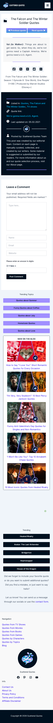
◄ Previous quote (17, 30)
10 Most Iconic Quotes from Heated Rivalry (26, 487)
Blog (4, 645)
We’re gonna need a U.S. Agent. (22, 116)
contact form (41, 601)
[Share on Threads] (27, 69)
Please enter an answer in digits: (20, 261)
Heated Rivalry (26, 536)
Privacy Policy (9, 694)
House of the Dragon (26, 569)
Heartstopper (26, 561)
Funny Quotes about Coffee (26, 308)
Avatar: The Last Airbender (26, 544)
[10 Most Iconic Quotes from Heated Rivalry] (26, 473)
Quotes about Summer (26, 300)
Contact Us (7, 687)
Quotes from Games (12, 635)
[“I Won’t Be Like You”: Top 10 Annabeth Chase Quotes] (26, 443)
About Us (6, 690)
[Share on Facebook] (14, 69)
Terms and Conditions (13, 697)
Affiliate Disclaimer (11, 701)
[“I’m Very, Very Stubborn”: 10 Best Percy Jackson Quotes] (26, 382)
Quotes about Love (26, 331)
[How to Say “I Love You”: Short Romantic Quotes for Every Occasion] (26, 351)
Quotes (24, 103)
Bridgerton (27, 553)
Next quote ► (38, 30)
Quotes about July (26, 315)
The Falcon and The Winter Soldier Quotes (29, 21)
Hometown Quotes (26, 323)
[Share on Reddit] (34, 69)
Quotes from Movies (12, 628)
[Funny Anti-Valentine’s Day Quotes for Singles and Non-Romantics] (26, 412)
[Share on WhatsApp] (41, 69)
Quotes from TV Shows (13, 624)
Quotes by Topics (11, 642)
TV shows (32, 106)
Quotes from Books (12, 631)
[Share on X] (21, 69)
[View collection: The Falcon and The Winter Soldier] (5, 21)
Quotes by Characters (13, 638)
